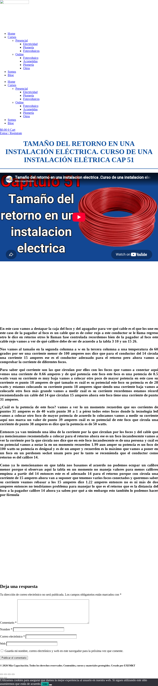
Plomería (28, 47)
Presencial (21, 40)
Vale (45, 684)
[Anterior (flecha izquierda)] (1, 677)
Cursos (12, 37)
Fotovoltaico (30, 57)
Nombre (6, 629)
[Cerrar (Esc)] (13, 674)
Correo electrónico (12, 636)
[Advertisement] (79, 296)
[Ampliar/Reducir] (1, 674)
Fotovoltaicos (31, 51)
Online (19, 54)
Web (3, 643)
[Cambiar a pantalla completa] (5, 674)
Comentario (8, 622)
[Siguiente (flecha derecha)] (5, 677)
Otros (26, 68)
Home (11, 33)
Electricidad (30, 44)
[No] (50, 684)
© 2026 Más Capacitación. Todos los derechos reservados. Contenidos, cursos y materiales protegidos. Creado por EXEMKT (67, 665)
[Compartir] (9, 674)
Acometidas (30, 61)
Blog (11, 75)
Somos (12, 71)
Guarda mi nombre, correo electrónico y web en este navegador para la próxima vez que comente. (64, 651)
